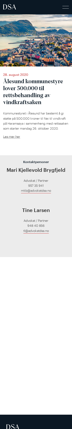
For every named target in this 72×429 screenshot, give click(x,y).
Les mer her (11, 136)
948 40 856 (36, 225)
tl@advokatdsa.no (36, 231)
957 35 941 (36, 185)
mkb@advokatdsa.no (36, 190)
